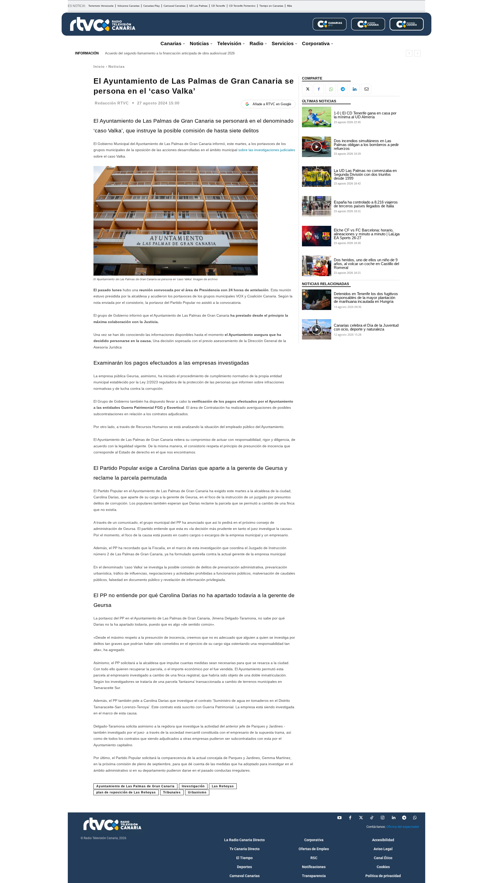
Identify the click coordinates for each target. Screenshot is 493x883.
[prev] (409, 53)
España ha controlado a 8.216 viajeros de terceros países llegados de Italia (366, 204)
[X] (307, 89)
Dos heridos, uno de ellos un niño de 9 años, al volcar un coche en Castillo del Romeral (366, 264)
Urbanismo (197, 792)
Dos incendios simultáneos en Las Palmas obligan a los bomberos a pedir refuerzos (366, 145)
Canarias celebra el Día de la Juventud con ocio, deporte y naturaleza (366, 327)
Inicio (99, 66)
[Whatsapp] (415, 818)
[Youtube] (339, 818)
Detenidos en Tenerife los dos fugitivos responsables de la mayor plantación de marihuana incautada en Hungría (366, 298)
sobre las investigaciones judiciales (266, 150)
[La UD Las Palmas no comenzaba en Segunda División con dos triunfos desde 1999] (316, 176)
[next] (417, 53)
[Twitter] (361, 818)
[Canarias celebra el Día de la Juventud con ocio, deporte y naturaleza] (316, 329)
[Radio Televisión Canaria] (103, 24)
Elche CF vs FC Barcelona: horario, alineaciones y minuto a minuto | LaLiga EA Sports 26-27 (367, 234)
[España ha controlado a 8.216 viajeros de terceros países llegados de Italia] (316, 206)
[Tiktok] (372, 818)
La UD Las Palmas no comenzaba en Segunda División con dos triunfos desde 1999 (365, 174)
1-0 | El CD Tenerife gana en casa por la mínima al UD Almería (365, 115)
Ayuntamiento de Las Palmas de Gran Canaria (135, 786)
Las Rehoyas (223, 786)
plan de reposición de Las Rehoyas (126, 792)
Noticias (116, 66)
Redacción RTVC (112, 103)
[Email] (366, 89)
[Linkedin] (354, 89)
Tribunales (172, 792)
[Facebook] (319, 89)
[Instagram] (382, 818)
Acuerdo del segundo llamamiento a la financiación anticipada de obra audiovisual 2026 (170, 53)
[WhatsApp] (331, 89)
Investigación (193, 786)
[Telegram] (342, 89)
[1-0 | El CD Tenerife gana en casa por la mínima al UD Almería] (316, 117)
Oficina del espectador (402, 827)
